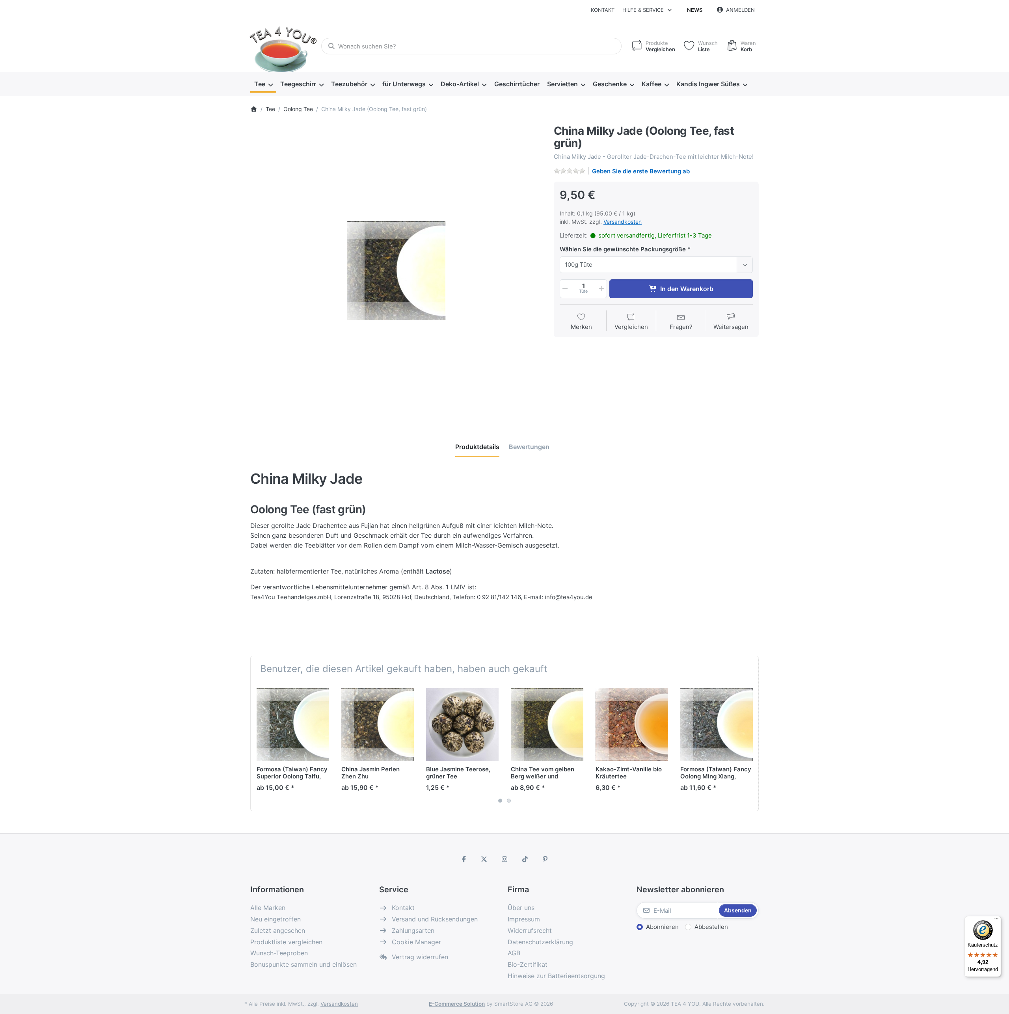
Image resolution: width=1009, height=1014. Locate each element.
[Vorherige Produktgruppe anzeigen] (259, 746)
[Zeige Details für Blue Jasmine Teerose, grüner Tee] (462, 724)
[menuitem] (263, 84)
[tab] (477, 447)
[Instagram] (504, 859)
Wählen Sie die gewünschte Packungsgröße (623, 249)
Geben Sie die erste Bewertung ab (641, 171)
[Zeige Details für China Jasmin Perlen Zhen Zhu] (377, 724)
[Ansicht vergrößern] (396, 270)
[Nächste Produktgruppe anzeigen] (749, 746)
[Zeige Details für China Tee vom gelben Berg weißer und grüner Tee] (547, 724)
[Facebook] (464, 859)
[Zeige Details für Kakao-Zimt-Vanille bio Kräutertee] (632, 724)
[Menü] (996, 920)
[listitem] (396, 270)
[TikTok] (525, 859)
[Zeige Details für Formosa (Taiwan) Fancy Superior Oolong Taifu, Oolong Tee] (293, 724)
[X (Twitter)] (484, 859)
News (694, 10)
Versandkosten (622, 221)
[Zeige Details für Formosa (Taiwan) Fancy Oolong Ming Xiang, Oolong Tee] (716, 724)
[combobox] (471, 46)
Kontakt (602, 10)
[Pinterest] (545, 859)
